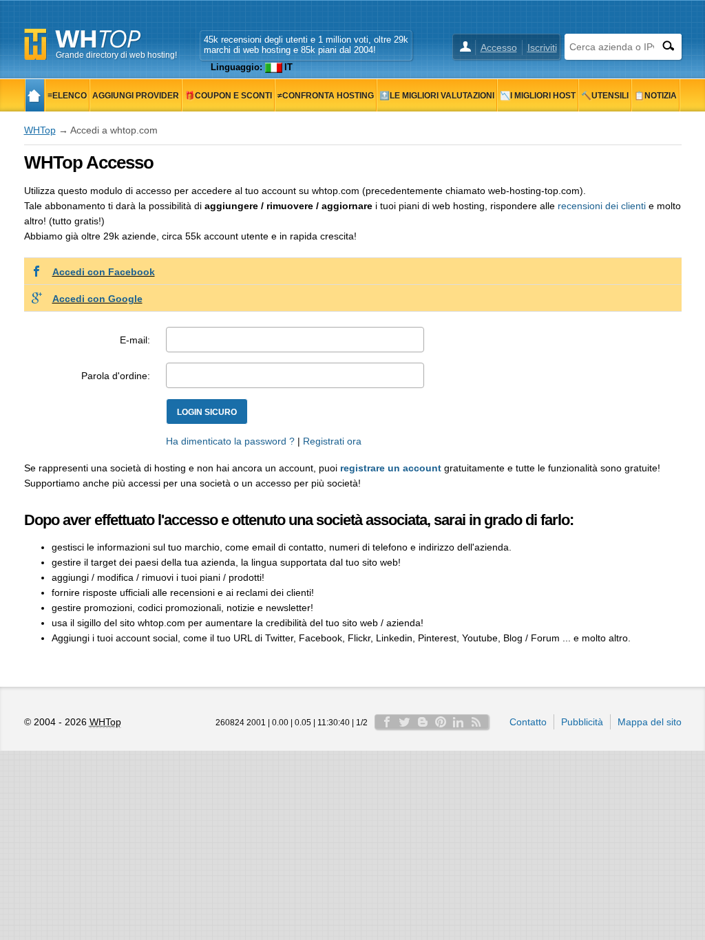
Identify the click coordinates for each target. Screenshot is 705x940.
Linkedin (458, 721)
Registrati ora (332, 441)
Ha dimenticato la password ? (230, 441)
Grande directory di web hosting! (116, 55)
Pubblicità (582, 721)
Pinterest (440, 721)
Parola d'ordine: (115, 375)
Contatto (528, 721)
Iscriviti (542, 47)
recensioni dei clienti (602, 205)
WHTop (40, 130)
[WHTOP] (34, 95)
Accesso (499, 47)
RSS (476, 721)
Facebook (386, 721)
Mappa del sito (650, 721)
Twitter (404, 721)
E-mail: (135, 339)
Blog (422, 721)
